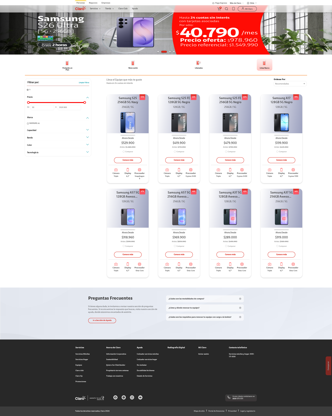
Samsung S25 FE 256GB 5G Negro (230, 100)
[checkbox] (57, 123)
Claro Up (78, 376)
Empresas (106, 3)
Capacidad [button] (31, 130)
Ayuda (135, 9)
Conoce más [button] (128, 160)
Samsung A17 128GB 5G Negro (281, 100)
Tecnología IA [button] (32, 153)
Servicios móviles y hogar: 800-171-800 (241, 355)
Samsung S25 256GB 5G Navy (127, 100)
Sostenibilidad (112, 360)
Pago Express (221, 3)
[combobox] (290, 84)
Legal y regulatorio (247, 411)
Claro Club (122, 9)
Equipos (78, 365)
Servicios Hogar (81, 360)
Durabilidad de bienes (145, 371)
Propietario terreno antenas (117, 371)
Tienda (108, 9)
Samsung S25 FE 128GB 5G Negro (179, 100)
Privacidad (232, 411)
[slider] (28, 102)
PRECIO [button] (30, 97)
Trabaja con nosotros (114, 376)
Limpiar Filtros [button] (84, 83)
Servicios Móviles (82, 354)
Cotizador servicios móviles (148, 354)
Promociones (80, 382)
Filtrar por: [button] (33, 82)
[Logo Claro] (80, 8)
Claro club (79, 371)
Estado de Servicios (144, 376)
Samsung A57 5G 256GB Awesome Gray (179, 195)
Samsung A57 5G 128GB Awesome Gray (127, 195)
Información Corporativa (116, 354)
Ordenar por (279, 79)
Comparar (129, 152)
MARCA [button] (30, 118)
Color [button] (29, 145)
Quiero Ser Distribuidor (115, 365)
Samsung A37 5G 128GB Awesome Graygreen (230, 195)
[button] (219, 8)
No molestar (142, 365)
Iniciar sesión (203, 354)
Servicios (94, 9)
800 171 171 (238, 399)
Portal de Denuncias (216, 411)
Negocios (93, 3)
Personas (81, 3)
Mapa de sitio (199, 411)
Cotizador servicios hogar (147, 360)
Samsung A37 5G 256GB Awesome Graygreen (281, 195)
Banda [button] (30, 138)
